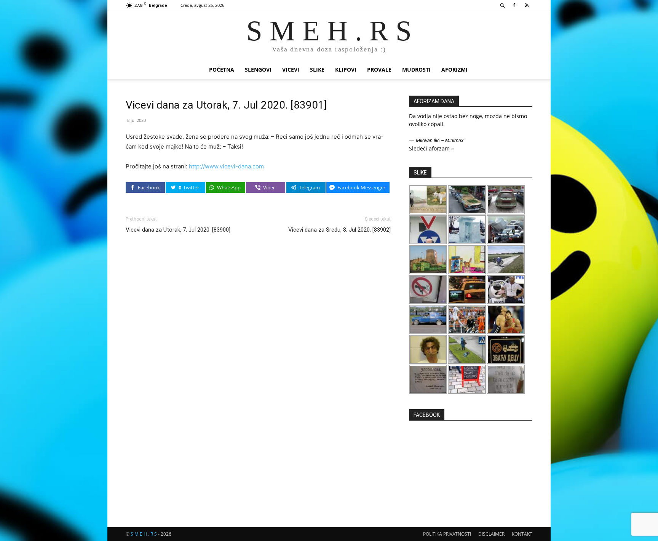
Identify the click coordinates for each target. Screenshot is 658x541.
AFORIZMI (454, 69)
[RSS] (526, 5)
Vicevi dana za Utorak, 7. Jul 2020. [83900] (178, 229)
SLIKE (317, 69)
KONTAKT (522, 534)
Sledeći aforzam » (431, 148)
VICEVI (290, 69)
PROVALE (379, 69)
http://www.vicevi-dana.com (226, 166)
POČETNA (221, 69)
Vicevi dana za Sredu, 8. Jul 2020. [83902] (339, 229)
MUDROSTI (416, 69)
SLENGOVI (258, 69)
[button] (502, 5)
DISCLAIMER (491, 534)
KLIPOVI (345, 69)
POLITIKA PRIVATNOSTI (447, 534)
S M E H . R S (144, 534)
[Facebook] (514, 5)
